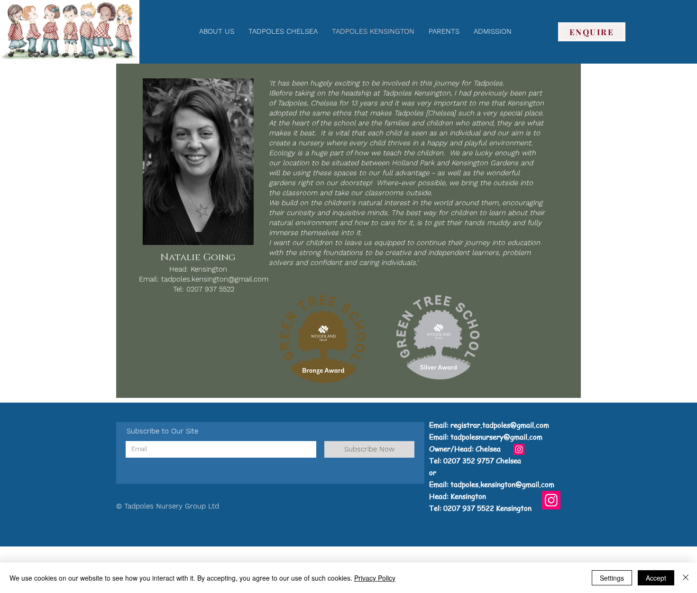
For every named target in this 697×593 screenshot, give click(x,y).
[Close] (685, 577)
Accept (656, 578)
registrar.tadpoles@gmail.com (499, 425)
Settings (612, 578)
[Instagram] (519, 449)
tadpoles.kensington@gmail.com (214, 279)
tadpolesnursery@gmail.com (496, 437)
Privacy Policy (374, 578)
